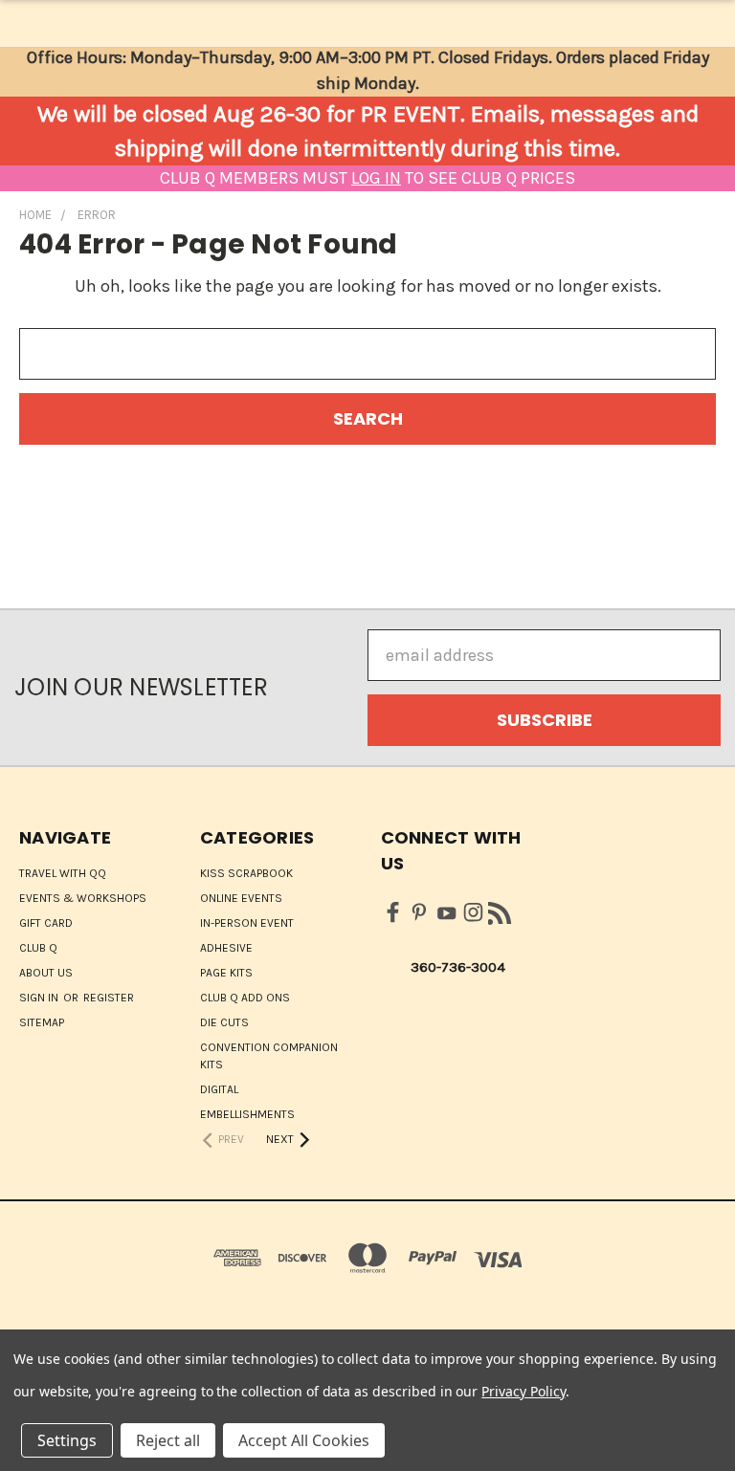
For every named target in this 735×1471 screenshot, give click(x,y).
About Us (46, 972)
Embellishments (247, 1114)
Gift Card (46, 923)
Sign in (40, 997)
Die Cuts (224, 1022)
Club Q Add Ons (245, 997)
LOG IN (376, 177)
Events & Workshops (82, 898)
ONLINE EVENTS (241, 898)
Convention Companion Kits (269, 1056)
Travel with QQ (62, 873)
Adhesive (226, 948)
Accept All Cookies (303, 1440)
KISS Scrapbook (246, 873)
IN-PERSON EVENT (247, 923)
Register (108, 997)
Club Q (38, 948)
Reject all (168, 1440)
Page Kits (226, 972)
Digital (219, 1089)
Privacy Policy (523, 1391)
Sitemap (41, 1022)
